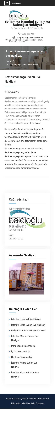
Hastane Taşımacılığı (21, 357)
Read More (35, 123)
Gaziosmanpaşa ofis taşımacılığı (30, 164)
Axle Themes (37, 403)
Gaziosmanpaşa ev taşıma (18, 156)
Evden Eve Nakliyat (22, 133)
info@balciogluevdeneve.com (29, 37)
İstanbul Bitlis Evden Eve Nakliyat (28, 324)
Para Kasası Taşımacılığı (23, 346)
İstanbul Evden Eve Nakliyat (26, 137)
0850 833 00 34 (28, 34)
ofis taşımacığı (28, 141)
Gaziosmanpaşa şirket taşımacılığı (22, 168)
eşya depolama (15, 129)
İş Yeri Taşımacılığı (20, 351)
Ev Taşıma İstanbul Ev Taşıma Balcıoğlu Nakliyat (27, 23)
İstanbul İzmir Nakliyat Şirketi (26, 319)
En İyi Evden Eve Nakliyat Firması (28, 330)
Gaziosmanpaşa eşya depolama (20, 152)
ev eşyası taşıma (32, 129)
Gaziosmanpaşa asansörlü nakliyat (25, 148)
